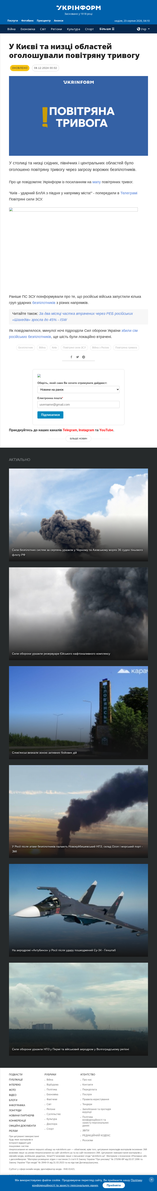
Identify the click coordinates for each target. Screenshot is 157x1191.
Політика (52, 1089)
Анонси (58, 20)
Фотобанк (27, 20)
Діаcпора (52, 1124)
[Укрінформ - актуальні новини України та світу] (78, 7)
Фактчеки (52, 1099)
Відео (12, 1095)
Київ (54, 347)
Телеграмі (128, 193)
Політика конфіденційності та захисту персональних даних (95, 1121)
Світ (43, 29)
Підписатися (50, 414)
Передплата (89, 1089)
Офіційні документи (22, 1125)
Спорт (89, 29)
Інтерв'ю (15, 1084)
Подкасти (15, 1074)
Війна (11, 29)
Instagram (86, 430)
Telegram (70, 430)
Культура (73, 29)
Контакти (87, 1084)
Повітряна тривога (126, 347)
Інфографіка (17, 1105)
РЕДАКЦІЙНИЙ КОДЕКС (96, 1135)
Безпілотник (25, 347)
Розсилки (87, 1140)
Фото (12, 1090)
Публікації (15, 1079)
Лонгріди (15, 1110)
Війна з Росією (100, 347)
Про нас (87, 1079)
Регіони (56, 29)
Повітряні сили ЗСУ (74, 347)
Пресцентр (44, 20)
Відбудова (52, 1084)
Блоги (13, 1100)
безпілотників (44, 303)
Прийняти (114, 1185)
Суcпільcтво (54, 1114)
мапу (97, 182)
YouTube (106, 430)
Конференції (17, 1120)
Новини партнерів (21, 1115)
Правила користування (95, 1099)
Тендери (87, 1104)
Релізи (13, 1131)
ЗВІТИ (85, 1130)
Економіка (28, 29)
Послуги (12, 20)
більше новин (78, 438)
